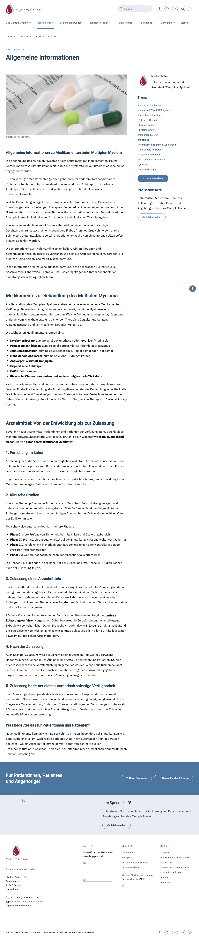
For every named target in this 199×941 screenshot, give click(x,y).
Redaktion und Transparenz (174, 857)
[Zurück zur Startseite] (23, 8)
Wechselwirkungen (147, 169)
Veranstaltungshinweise (134, 862)
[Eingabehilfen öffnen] (192, 288)
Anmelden (165, 882)
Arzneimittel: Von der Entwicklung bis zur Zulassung (60, 423)
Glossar (185, 23)
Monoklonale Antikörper (150, 149)
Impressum (166, 852)
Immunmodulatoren (148, 135)
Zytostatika (143, 164)
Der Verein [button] (166, 23)
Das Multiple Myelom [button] (17, 23)
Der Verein (127, 852)
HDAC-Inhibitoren (146, 130)
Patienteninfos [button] (124, 23)
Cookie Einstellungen (171, 872)
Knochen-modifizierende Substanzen (157, 145)
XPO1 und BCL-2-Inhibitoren (152, 159)
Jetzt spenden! (153, 217)
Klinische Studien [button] (99, 23)
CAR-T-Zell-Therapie (148, 120)
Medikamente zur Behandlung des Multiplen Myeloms (62, 295)
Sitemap (164, 877)
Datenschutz (167, 862)
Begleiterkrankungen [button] (70, 23)
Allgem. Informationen (149, 105)
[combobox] (134, 8)
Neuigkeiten (128, 857)
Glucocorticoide (146, 125)
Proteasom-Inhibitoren (149, 154)
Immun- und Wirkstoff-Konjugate (154, 110)
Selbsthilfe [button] (146, 23)
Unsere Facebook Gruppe (175, 778)
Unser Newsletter (155, 178)
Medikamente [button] (44, 23)
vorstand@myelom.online (30, 901)
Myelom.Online (15, 49)
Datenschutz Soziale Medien (175, 867)
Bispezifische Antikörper (150, 115)
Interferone (143, 140)
